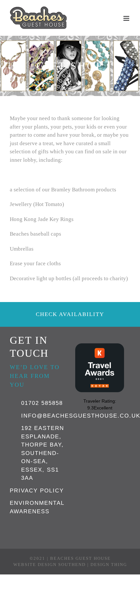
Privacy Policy (37, 491)
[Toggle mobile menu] (126, 18)
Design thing (109, 564)
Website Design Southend (49, 564)
